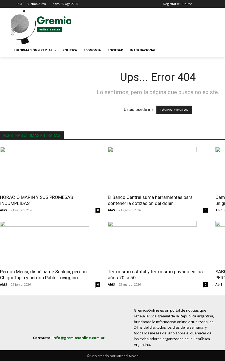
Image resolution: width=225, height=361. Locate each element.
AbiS (3, 210)
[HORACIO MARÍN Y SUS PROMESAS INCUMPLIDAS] (50, 169)
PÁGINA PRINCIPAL (174, 110)
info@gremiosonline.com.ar (78, 337)
